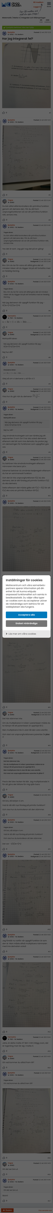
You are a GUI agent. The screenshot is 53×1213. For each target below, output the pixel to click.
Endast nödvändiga (26, 623)
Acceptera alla (26, 614)
